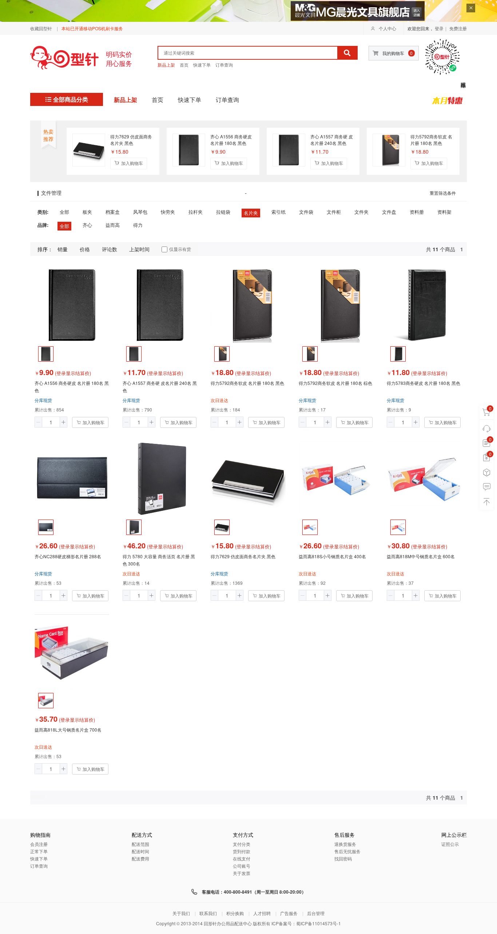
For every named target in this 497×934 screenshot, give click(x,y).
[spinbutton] (51, 422)
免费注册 (458, 28)
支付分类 (241, 844)
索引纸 (278, 211)
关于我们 (181, 913)
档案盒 (113, 211)
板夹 (87, 211)
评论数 (109, 249)
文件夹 (361, 211)
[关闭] (470, 8)
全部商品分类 (70, 99)
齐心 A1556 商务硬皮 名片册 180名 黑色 (231, 139)
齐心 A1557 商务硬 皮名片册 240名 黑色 (331, 139)
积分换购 (235, 913)
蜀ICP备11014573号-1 (318, 923)
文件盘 (389, 211)
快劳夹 (168, 211)
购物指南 (40, 835)
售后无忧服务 (347, 851)
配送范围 (140, 844)
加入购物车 (132, 163)
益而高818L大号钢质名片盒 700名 (68, 729)
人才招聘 (262, 913)
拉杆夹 (195, 211)
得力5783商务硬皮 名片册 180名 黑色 (423, 383)
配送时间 (140, 851)
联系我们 (208, 913)
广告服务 (289, 913)
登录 (439, 28)
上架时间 (139, 249)
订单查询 (224, 65)
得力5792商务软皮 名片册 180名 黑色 (431, 139)
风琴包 (140, 211)
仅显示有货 (180, 249)
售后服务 (344, 835)
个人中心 (387, 28)
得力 (138, 224)
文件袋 (306, 211)
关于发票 (241, 873)
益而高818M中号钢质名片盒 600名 (421, 556)
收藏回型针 (41, 28)
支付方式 (243, 835)
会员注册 (39, 844)
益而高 (113, 224)
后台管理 (316, 913)
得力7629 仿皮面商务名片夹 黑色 (131, 139)
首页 (184, 65)
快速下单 (202, 65)
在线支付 (241, 858)
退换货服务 (345, 844)
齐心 (87, 224)
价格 (85, 249)
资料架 (444, 211)
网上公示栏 (454, 835)
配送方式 (142, 835)
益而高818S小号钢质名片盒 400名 (332, 556)
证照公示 (450, 844)
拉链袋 (223, 211)
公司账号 (241, 866)
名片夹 (251, 212)
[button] (38, 422)
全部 (64, 211)
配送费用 (140, 858)
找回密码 (343, 858)
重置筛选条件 (443, 193)
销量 (62, 249)
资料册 (417, 211)
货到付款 (241, 851)
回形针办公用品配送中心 (228, 923)
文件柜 (334, 211)
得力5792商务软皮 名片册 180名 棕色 (335, 383)
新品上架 (166, 65)
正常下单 (39, 851)
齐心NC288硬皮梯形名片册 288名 (68, 556)
